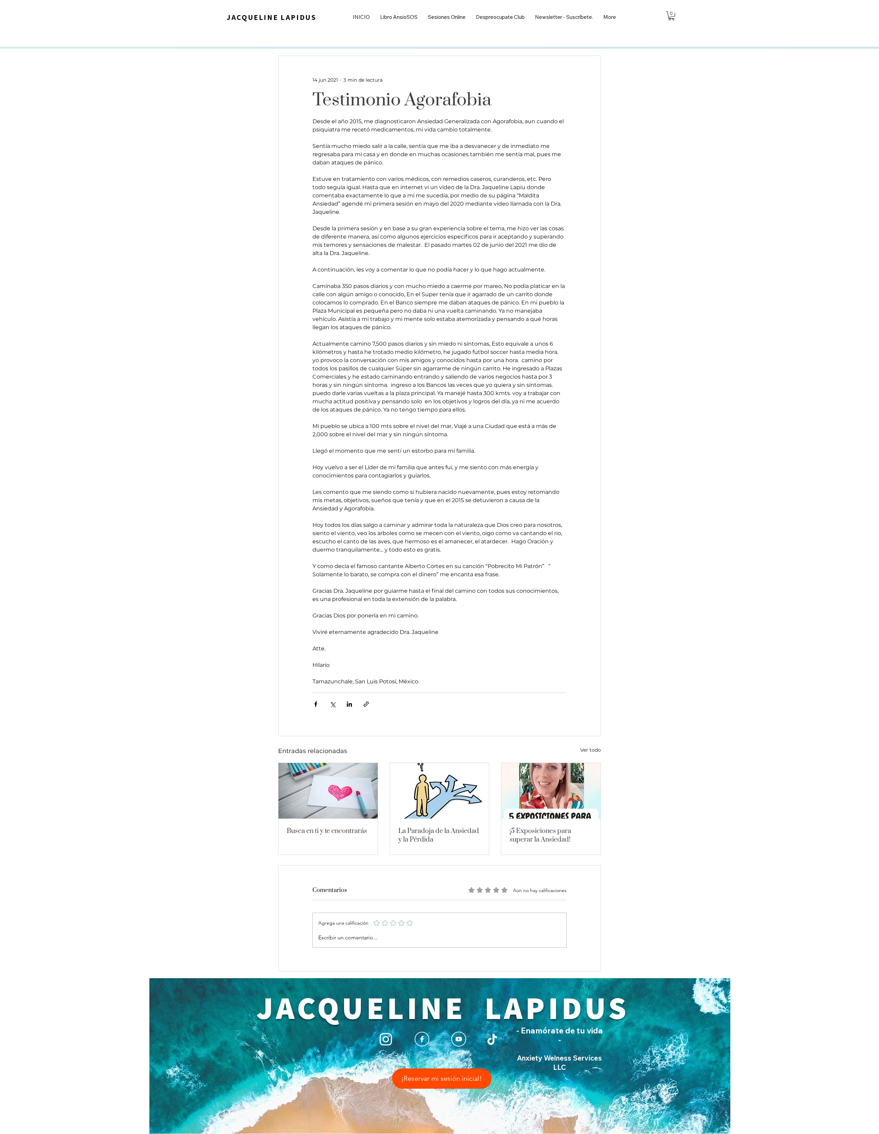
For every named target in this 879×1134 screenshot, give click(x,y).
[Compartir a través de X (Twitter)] (332, 704)
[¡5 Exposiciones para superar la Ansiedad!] (551, 791)
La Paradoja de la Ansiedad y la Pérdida (438, 835)
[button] (671, 15)
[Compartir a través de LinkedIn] (349, 704)
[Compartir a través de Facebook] (315, 704)
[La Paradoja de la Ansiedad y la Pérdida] (439, 791)
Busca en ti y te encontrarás (327, 831)
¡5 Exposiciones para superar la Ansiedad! (540, 835)
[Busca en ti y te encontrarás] (328, 791)
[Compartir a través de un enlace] (366, 704)
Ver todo (590, 750)
